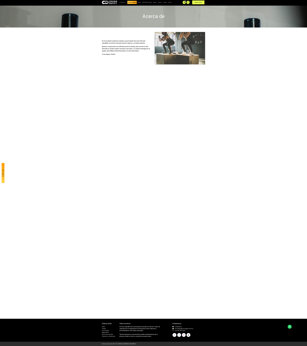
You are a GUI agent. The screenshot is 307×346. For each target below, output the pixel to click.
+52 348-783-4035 (180, 330)
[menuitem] (132, 2)
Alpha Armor (105, 332)
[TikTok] (188, 335)
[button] (188, 2)
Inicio (103, 326)
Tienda (104, 328)
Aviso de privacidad (107, 334)
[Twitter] (179, 335)
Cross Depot (105, 330)
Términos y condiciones (108, 336)
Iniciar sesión (198, 2)
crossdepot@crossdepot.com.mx (184, 328)
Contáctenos (178, 326)
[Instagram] (184, 335)
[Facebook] (174, 335)
